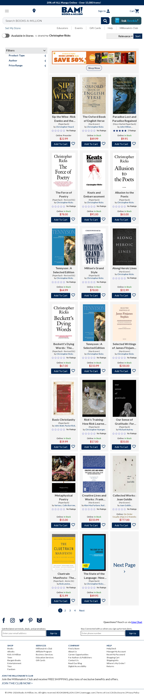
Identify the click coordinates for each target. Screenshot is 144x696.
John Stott (59, 425)
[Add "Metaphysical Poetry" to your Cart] (63, 525)
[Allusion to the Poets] (124, 171)
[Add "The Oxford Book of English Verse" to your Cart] (94, 144)
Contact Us (73, 660)
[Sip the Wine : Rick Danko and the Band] (63, 95)
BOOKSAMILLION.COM (68, 692)
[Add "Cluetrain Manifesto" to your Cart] (63, 601)
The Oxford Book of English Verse (94, 118)
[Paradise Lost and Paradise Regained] (124, 95)
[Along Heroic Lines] (124, 247)
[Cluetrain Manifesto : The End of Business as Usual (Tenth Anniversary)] (63, 552)
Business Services (44, 654)
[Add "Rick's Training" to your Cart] (94, 447)
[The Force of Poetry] (63, 171)
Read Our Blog (75, 663)
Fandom (11, 669)
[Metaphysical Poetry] (63, 474)
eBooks (11, 651)
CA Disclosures (118, 692)
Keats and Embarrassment (94, 194)
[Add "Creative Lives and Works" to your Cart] (94, 525)
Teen (9, 657)
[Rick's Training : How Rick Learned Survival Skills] (94, 398)
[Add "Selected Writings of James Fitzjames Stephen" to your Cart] (124, 371)
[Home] (72, 11)
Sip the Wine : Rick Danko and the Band (64, 119)
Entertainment (14, 663)
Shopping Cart (113, 657)
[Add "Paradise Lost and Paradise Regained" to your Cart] (124, 144)
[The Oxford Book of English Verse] (94, 95)
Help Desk (111, 648)
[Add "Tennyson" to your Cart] (63, 295)
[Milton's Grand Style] (94, 247)
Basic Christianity (63, 419)
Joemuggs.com (88, 692)
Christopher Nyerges (95, 429)
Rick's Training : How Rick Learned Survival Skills (94, 422)
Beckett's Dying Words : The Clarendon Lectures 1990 (63, 346)
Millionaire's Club (129, 27)
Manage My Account (116, 651)
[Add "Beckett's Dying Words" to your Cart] (63, 371)
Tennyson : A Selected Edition (63, 270)
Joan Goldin (125, 505)
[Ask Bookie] (126, 21)
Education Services (45, 657)
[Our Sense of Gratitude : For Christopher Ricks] (124, 398)
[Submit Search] (105, 20)
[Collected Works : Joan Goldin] (124, 474)
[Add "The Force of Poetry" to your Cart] (63, 219)
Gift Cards (95, 27)
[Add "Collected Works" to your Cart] (124, 525)
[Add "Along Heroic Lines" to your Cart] (124, 295)
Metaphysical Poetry (64, 497)
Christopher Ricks (95, 126)
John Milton (125, 126)
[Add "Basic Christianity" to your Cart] (63, 447)
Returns (110, 666)
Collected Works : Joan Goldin (124, 497)
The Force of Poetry (63, 194)
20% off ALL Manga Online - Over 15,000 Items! (74, 2)
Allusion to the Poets (124, 194)
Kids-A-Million (14, 654)
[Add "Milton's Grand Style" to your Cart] (94, 295)
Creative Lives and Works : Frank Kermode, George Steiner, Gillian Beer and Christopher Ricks (94, 497)
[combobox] (58, 20)
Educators (62, 27)
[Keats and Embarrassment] (94, 171)
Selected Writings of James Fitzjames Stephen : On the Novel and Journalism (124, 346)
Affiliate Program (44, 651)
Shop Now (94, 68)
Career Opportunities (78, 654)
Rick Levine (64, 583)
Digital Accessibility (77, 666)
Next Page (124, 568)
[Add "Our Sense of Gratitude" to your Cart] (124, 447)
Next (82, 610)
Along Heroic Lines (124, 268)
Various (58, 505)
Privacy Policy (132, 692)
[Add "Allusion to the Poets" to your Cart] (124, 219)
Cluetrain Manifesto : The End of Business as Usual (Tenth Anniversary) (64, 576)
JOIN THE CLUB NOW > (17, 683)
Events (79, 27)
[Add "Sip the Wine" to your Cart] (63, 144)
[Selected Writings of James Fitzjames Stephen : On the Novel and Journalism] (124, 322)
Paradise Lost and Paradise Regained (124, 118)
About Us (72, 651)
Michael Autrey (126, 429)
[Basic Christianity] (63, 398)
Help (110, 27)
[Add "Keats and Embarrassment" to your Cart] (94, 219)
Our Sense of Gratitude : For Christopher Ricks (124, 422)
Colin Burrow (69, 505)
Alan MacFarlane (92, 505)
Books (10, 648)
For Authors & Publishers (80, 657)
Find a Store (73, 648)
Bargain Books (14, 660)
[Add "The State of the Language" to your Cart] (94, 601)
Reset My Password (116, 654)
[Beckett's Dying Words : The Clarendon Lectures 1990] (63, 322)
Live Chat (136, 622)
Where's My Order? (116, 663)
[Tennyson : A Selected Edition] (63, 247)
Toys (9, 666)
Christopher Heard (65, 126)
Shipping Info (112, 660)
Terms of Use (103, 692)
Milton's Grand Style (94, 270)
